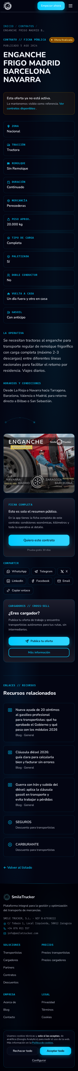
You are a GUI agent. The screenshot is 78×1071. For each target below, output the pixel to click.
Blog (6, 1010)
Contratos (26, 26)
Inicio (8, 26)
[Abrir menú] (70, 6)
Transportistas (12, 953)
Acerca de (9, 1002)
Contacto (9, 1017)
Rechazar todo (22, 1051)
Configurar (39, 1060)
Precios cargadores (54, 960)
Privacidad (48, 1002)
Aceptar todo (55, 1051)
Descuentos (11, 982)
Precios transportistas (56, 953)
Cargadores (10, 960)
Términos (47, 1010)
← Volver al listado (17, 867)
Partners (8, 967)
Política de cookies (42, 1042)
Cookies (47, 1017)
